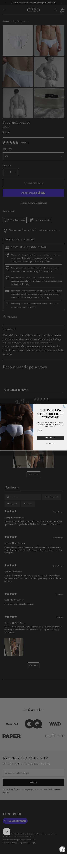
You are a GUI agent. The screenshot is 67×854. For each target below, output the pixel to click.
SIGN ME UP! (50, 438)
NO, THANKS (50, 443)
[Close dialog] (64, 406)
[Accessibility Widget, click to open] (62, 849)
